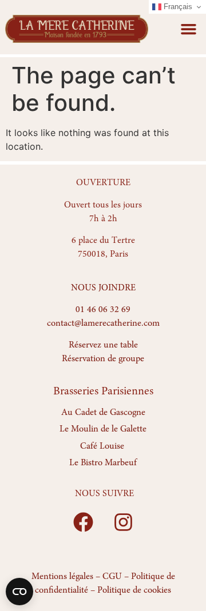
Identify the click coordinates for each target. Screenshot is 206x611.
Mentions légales (62, 576)
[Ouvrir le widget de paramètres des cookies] (19, 591)
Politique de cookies (134, 590)
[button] (188, 28)
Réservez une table (103, 345)
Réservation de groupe (103, 359)
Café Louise (102, 446)
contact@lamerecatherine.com (103, 323)
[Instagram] (123, 522)
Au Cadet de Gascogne (103, 412)
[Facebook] (83, 522)
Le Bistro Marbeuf (103, 463)
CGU (112, 576)
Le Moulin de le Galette (103, 429)
